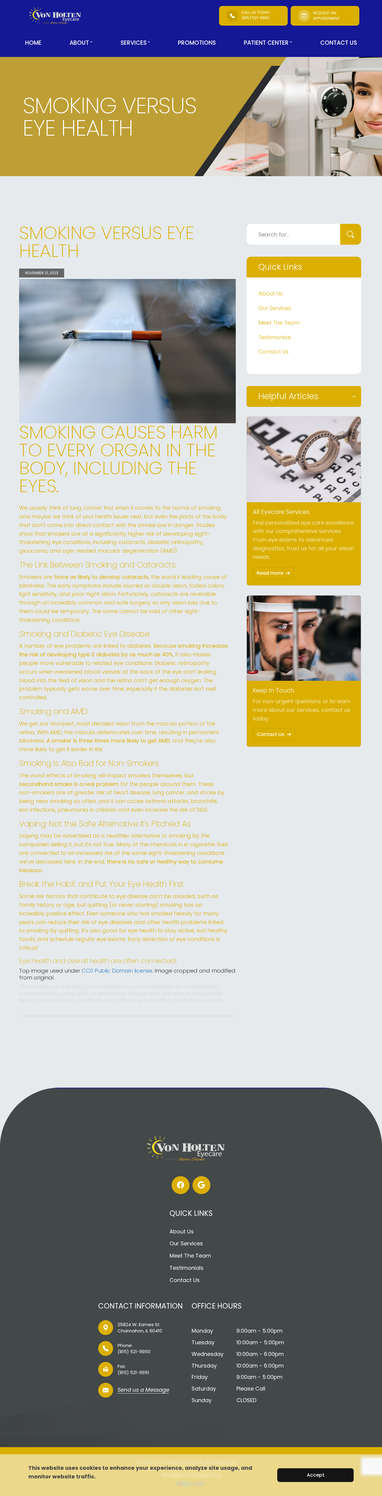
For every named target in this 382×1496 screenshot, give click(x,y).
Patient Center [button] (266, 43)
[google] (201, 1185)
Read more (270, 573)
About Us (270, 293)
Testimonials (274, 337)
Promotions (197, 43)
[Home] (58, 16)
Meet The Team (279, 322)
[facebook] (181, 1185)
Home (33, 43)
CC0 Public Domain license (117, 970)
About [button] (79, 43)
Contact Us (338, 43)
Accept (315, 1475)
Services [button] (134, 43)
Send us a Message (143, 1390)
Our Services (274, 308)
